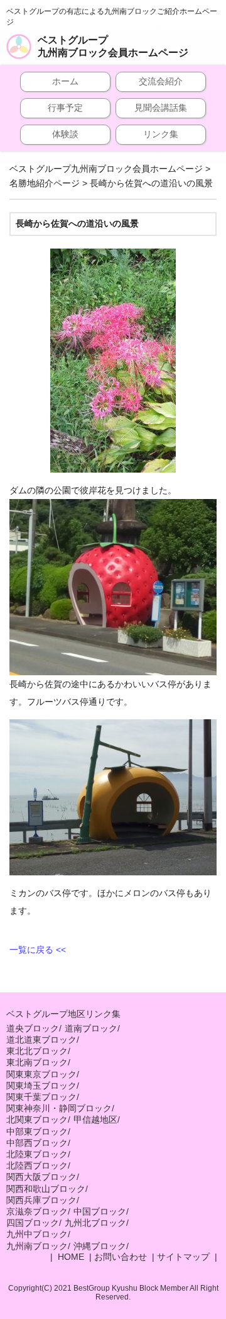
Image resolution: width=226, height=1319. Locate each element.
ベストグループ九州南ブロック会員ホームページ (113, 46)
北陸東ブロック (37, 1154)
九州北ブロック (95, 1223)
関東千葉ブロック (41, 1097)
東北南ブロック (37, 1062)
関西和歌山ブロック (45, 1189)
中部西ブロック (37, 1143)
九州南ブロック (37, 1246)
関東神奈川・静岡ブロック (59, 1108)
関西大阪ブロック (41, 1177)
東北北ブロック (37, 1051)
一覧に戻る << (37, 950)
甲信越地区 (95, 1119)
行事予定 (65, 108)
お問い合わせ (120, 1257)
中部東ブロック (37, 1131)
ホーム (65, 81)
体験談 (65, 134)
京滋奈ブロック (37, 1211)
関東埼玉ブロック (41, 1085)
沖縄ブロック (99, 1246)
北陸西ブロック (37, 1165)
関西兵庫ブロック (41, 1200)
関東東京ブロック (41, 1074)
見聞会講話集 (160, 108)
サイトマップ (183, 1257)
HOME (69, 1257)
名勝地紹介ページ (44, 183)
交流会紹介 (161, 81)
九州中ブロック (37, 1234)
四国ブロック (32, 1223)
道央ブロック (32, 1028)
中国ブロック (99, 1211)
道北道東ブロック (41, 1040)
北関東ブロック (37, 1119)
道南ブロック (91, 1028)
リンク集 (160, 134)
